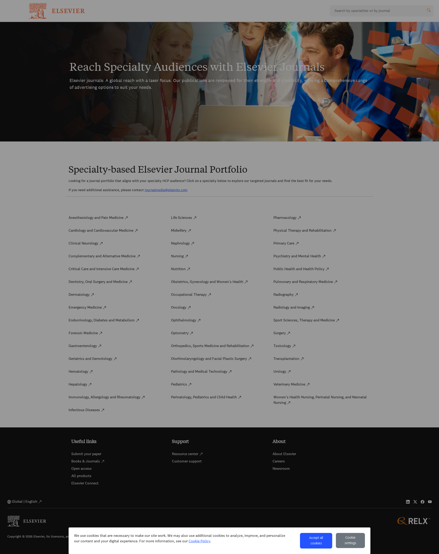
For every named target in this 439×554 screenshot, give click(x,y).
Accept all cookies (316, 540)
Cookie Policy (199, 541)
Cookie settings (350, 540)
